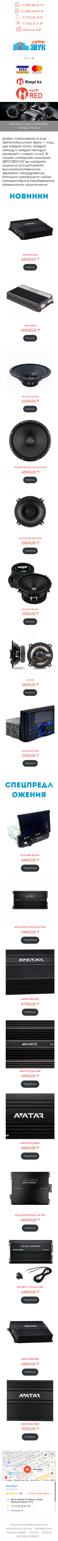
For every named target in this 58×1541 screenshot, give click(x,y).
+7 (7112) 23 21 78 (32, 23)
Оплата (34, 1532)
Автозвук (7, 1450)
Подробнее (30, 551)
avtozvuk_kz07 (32, 29)
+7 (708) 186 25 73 (32, 5)
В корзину (30, 267)
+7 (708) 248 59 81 (32, 11)
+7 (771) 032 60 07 (32, 17)
